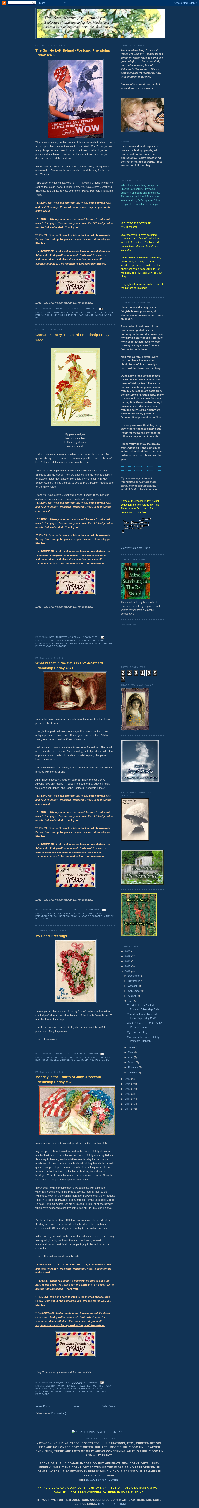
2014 (128, 1083)
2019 (128, 956)
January (133, 1072)
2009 (128, 1109)
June (93, 1057)
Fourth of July (101, 1386)
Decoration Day (56, 1386)
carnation (52, 641)
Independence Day (66, 1389)
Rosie (48, 315)
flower (40, 643)
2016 (128, 971)
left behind (71, 312)
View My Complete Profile (135, 547)
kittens (76, 913)
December (134, 975)
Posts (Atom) (58, 1413)
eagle (71, 1386)
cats (67, 913)
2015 (128, 1078)
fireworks (83, 1386)
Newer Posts (42, 1406)
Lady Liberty (87, 1389)
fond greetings (56, 1057)
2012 (128, 1094)
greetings (74, 1057)
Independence (44, 1389)
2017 (128, 966)
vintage (70, 1391)
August (132, 996)
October (133, 985)
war (81, 315)
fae (84, 641)
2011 (128, 1099)
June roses (105, 1057)
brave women (54, 312)
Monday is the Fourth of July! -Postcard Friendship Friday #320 (68, 1079)
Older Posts (108, 1406)
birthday (51, 913)
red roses (42, 1060)
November (134, 980)
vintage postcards (97, 1060)
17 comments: (91, 910)
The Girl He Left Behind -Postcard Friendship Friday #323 (72, 52)
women (89, 315)
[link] (102, 1504)
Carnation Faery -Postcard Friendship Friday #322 (72, 337)
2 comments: (91, 637)
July (131, 1001)
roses (54, 1060)
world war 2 (103, 315)
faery (91, 641)
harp (86, 1057)
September (134, 990)
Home (75, 1406)
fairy (100, 641)
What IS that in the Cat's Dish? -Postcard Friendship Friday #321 (69, 665)
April (131, 1057)
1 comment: (90, 309)
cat (60, 913)
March (132, 1062)
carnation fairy (70, 641)
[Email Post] (100, 309)
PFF (83, 312)
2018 (128, 961)
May (131, 1052)
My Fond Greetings (51, 936)
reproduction (68, 916)
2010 (128, 1104)
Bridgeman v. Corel (102, 1479)
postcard (58, 643)
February (133, 1067)
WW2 (38, 318)
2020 (128, 951)
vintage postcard (65, 315)
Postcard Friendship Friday (84, 643)
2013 (128, 1088)
